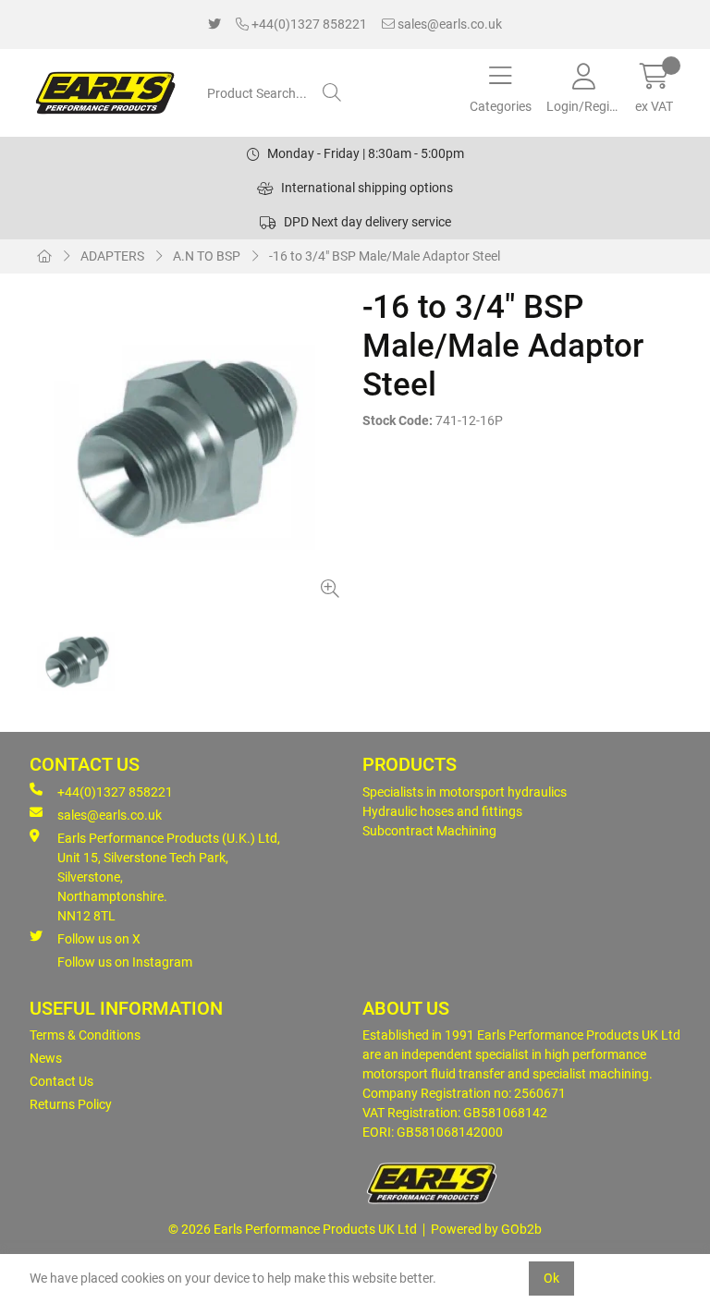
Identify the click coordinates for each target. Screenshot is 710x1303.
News (46, 1058)
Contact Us (61, 1081)
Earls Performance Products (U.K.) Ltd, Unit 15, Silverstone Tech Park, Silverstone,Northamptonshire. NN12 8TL (168, 877)
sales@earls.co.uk (448, 24)
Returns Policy (71, 1104)
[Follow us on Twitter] (214, 24)
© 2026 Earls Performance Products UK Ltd (292, 1229)
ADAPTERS (112, 256)
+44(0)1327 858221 (308, 24)
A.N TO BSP (206, 256)
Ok (551, 1278)
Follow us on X (99, 939)
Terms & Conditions (85, 1035)
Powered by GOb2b (486, 1229)
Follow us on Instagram (124, 962)
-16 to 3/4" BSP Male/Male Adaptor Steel (384, 256)
